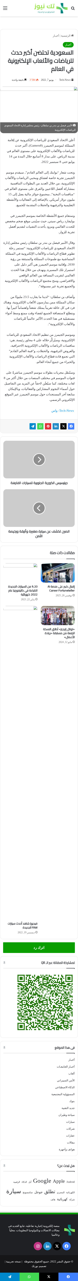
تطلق (49, 1191)
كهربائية (62, 1199)
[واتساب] (40, 426)
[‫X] (63, 426)
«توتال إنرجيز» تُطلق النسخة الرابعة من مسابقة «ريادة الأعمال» (59, 633)
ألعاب (71, 1073)
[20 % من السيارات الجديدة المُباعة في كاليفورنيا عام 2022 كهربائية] (20, 572)
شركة (72, 1199)
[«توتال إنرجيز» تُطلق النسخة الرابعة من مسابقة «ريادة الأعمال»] (58, 615)
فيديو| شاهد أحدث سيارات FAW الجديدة (22, 925)
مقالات (71, 1142)
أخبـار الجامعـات (66, 1066)
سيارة (13, 1191)
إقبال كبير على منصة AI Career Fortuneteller (61, 588)
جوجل (38, 1192)
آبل (29, 1182)
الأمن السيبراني (66, 1080)
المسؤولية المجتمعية (63, 1094)
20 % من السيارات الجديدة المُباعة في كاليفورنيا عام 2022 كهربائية (22, 590)
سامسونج (28, 1192)
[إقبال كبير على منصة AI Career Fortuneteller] (58, 572)
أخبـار (56, 35)
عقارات (70, 1135)
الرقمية (16, 1182)
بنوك (72, 1101)
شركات (70, 1128)
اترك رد (39, 948)
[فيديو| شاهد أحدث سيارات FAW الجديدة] (20, 763)
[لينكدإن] (56, 426)
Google (42, 1180)
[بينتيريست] (48, 426)
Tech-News (65, 79)
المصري (60, 1192)
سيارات (70, 1121)
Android (70, 1181)
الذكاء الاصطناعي (65, 1087)
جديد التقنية (68, 1108)
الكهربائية (70, 1192)
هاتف (53, 1199)
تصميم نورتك (39, 1266)
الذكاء (24, 1182)
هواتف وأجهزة (67, 1149)
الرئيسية (66, 35)
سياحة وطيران (66, 1114)
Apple (59, 1181)
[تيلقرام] (33, 426)
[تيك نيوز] (51, 8)
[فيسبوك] (71, 426)
